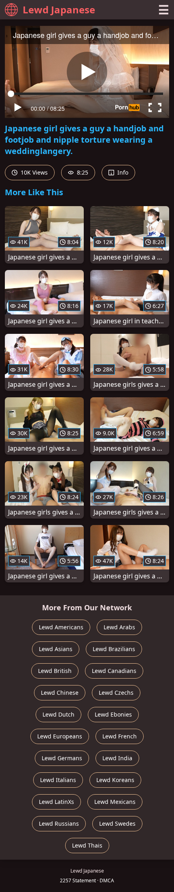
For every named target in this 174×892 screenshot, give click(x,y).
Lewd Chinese (60, 692)
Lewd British (55, 671)
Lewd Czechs (116, 692)
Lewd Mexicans (115, 802)
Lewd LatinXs (56, 802)
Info (122, 172)
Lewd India (117, 758)
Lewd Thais (87, 845)
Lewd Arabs (119, 627)
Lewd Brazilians (114, 649)
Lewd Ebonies (113, 714)
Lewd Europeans (59, 736)
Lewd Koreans (115, 780)
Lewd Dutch (58, 714)
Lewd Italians (58, 780)
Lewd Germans (62, 758)
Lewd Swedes (117, 823)
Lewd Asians (55, 649)
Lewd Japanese (59, 9)
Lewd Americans (61, 627)
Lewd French (119, 736)
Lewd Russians (59, 823)
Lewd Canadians (114, 671)
